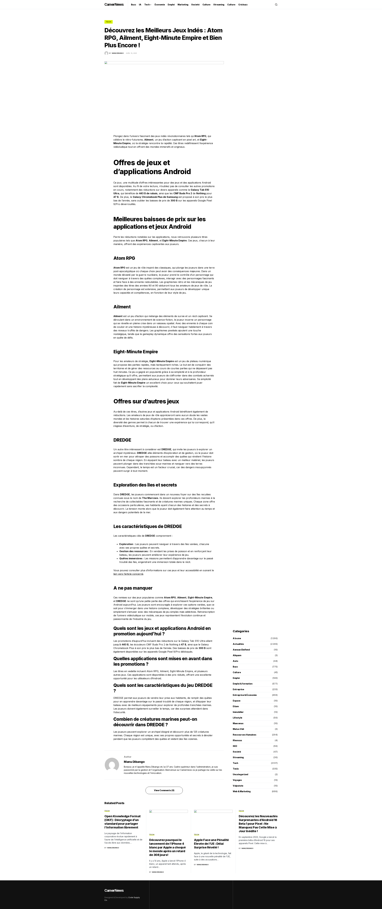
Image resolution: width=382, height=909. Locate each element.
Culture (237, 672)
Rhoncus (237, 740)
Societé (237, 751)
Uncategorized (240, 774)
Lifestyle (237, 717)
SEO (235, 746)
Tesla (235, 768)
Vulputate (238, 785)
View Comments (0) (164, 790)
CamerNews (113, 4)
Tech (108, 22)
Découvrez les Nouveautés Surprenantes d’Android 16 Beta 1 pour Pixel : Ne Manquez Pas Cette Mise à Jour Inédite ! (258, 823)
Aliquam (237, 655)
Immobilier (238, 712)
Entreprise (238, 689)
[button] (276, 4)
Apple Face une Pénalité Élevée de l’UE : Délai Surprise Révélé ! (211, 843)
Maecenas (238, 723)
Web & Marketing (242, 791)
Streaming (238, 757)
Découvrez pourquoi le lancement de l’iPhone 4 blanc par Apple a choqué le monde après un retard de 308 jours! (167, 847)
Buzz (235, 666)
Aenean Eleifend (241, 649)
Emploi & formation (242, 683)
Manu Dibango (134, 762)
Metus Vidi (238, 729)
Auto (235, 661)
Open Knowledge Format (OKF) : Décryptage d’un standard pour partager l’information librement (122, 821)
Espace (236, 700)
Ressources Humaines (244, 734)
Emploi (236, 678)
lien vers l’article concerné (128, 573)
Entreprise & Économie (245, 695)
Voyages (237, 780)
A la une (237, 638)
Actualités (238, 644)
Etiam (236, 706)
